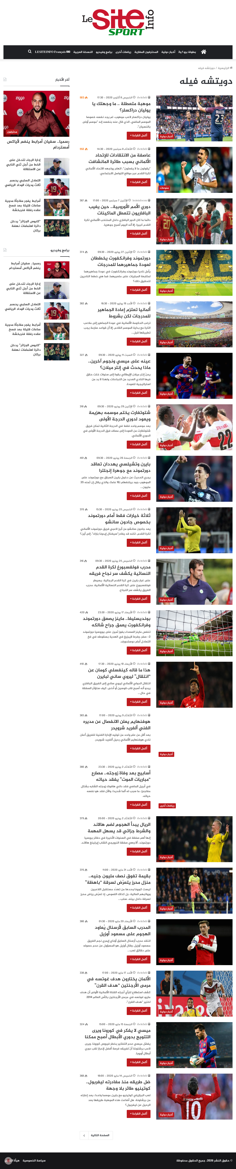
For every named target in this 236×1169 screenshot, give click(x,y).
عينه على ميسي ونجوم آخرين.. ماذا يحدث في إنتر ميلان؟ (119, 365)
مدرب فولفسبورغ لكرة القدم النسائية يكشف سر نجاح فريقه (119, 571)
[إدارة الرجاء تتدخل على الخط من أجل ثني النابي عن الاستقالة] (56, 166)
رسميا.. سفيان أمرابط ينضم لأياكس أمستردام (38, 144)
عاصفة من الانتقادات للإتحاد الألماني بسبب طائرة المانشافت (119, 159)
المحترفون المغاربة (146, 52)
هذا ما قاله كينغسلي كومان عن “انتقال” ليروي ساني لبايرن (119, 674)
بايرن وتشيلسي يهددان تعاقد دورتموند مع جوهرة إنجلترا (120, 468)
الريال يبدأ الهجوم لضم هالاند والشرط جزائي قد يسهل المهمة (119, 828)
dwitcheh (142, 97)
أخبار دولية (168, 52)
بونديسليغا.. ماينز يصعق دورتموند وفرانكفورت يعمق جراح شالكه (116, 622)
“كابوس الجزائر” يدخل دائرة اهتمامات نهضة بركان (25, 226)
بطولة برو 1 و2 (187, 52)
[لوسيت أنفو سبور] (118, 22)
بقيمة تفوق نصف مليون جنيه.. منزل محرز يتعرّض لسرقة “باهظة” (117, 879)
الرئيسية (224, 68)
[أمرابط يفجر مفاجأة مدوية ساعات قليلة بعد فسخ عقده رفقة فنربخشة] (56, 207)
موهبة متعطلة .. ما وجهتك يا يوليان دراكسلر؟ (121, 107)
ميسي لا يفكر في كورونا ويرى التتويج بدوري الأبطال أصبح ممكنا (117, 1034)
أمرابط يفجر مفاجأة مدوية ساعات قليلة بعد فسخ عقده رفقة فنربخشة (23, 205)
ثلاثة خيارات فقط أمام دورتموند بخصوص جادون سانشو (119, 519)
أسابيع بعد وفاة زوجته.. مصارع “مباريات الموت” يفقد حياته (120, 777)
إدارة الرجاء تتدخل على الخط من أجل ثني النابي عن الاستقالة (23, 164)
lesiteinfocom (140, 200)
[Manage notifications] (8, 1160)
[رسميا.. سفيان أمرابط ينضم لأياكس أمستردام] (56, 270)
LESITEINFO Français (50, 52)
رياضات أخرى (123, 52)
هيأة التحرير (12, 1160)
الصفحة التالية (100, 1135)
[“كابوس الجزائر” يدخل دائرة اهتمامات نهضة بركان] (56, 228)
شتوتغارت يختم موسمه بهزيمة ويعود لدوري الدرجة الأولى (119, 416)
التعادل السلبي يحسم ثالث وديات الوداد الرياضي (23, 183)
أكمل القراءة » (138, 135)
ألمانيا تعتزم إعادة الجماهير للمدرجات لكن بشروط (124, 313)
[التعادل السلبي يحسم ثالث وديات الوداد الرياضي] (56, 187)
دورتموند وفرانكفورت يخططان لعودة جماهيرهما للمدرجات (120, 262)
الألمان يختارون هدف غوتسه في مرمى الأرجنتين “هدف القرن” (118, 982)
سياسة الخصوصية (34, 1160)
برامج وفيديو (104, 52)
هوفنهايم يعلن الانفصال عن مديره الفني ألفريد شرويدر (116, 725)
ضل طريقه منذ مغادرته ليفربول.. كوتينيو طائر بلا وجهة (118, 1085)
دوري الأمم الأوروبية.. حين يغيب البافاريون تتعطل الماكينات (119, 210)
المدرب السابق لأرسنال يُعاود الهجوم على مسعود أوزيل (122, 931)
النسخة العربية (83, 52)
